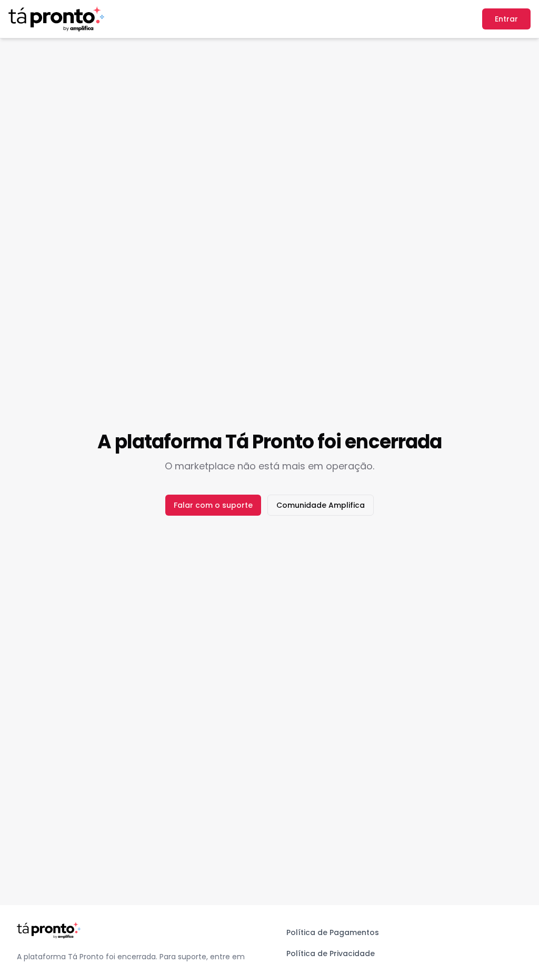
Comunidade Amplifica (320, 505)
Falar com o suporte (213, 505)
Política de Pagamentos (332, 932)
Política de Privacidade (330, 953)
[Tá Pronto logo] (56, 19)
